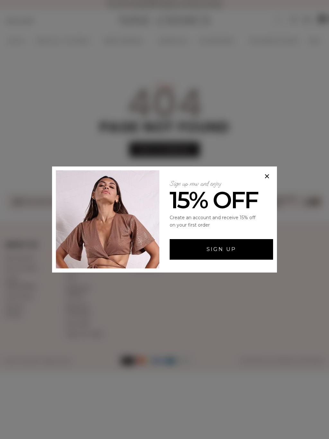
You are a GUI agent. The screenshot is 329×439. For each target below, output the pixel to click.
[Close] (267, 176)
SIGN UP (221, 249)
